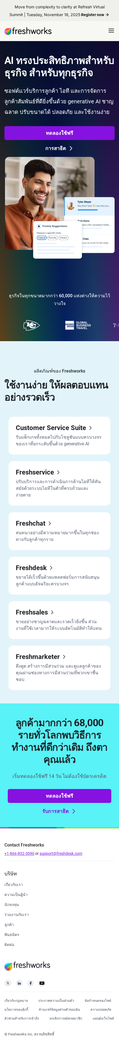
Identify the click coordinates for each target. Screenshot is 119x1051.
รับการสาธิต (55, 811)
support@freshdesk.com (61, 853)
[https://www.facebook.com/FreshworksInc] (30, 985)
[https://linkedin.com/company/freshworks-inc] (19, 985)
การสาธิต (55, 148)
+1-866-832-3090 (19, 853)
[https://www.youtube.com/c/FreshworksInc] (41, 985)
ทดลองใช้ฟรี (59, 133)
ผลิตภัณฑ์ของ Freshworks (59, 371)
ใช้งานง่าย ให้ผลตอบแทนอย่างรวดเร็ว (56, 391)
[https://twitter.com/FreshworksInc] (7, 985)
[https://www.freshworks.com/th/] (27, 31)
